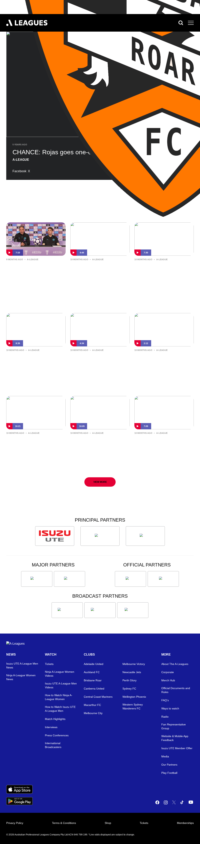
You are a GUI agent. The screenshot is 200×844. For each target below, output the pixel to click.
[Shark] (145, 536)
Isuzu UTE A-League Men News (22, 665)
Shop (108, 822)
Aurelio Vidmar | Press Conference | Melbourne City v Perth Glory (32, 362)
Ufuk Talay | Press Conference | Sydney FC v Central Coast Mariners (98, 271)
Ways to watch (170, 708)
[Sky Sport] (132, 610)
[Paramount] (100, 610)
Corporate (167, 672)
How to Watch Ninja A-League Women (58, 697)
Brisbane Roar (93, 680)
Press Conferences (57, 735)
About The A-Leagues (174, 664)
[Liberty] (36, 579)
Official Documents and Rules (175, 690)
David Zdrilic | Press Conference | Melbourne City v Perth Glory (160, 271)
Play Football (169, 772)
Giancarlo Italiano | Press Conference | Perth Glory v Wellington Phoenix (35, 445)
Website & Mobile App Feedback (174, 738)
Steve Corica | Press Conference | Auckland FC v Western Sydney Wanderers (98, 362)
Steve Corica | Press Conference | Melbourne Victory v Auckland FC (160, 445)
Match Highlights (55, 719)
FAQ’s (165, 700)
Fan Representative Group (173, 726)
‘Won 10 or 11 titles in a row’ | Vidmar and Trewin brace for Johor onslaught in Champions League (34, 272)
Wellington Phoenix (134, 696)
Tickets (49, 664)
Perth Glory (129, 680)
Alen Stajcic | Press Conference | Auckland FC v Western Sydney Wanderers (162, 362)
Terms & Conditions (64, 822)
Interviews (51, 727)
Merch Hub (168, 680)
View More (100, 482)
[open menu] (191, 23)
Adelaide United (93, 664)
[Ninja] (100, 536)
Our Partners (169, 764)
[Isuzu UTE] (54, 536)
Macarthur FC (92, 704)
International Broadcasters (53, 745)
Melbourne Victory (133, 664)
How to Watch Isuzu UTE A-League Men (60, 708)
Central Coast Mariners (98, 696)
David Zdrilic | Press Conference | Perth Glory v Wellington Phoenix (99, 445)
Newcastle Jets (131, 672)
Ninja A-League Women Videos (59, 673)
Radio (165, 716)
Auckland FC (92, 672)
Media (165, 756)
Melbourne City (93, 713)
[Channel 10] (67, 610)
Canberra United (94, 688)
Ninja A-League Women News (21, 677)
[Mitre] (130, 579)
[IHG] (163, 579)
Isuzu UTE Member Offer (176, 748)
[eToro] (69, 579)
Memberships (185, 822)
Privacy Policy (14, 822)
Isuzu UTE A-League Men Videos (61, 685)
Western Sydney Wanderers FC (132, 706)
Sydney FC (129, 688)
